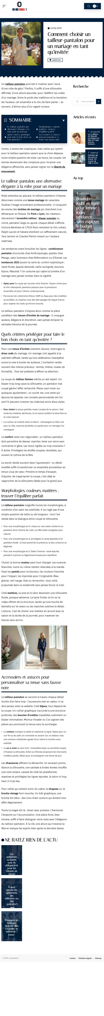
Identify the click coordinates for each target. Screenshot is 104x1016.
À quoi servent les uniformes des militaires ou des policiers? (11, 896)
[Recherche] (89, 6)
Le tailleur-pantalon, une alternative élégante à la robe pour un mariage (18, 129)
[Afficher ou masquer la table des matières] (48, 120)
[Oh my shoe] (19, 6)
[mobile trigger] (5, 6)
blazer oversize (47, 218)
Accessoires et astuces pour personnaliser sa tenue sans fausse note (49, 137)
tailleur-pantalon (15, 83)
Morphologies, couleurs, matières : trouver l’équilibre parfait (49, 129)
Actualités (95, 132)
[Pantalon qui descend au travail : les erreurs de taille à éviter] (78, 158)
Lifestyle (56, 60)
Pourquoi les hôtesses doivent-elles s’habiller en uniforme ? (11, 926)
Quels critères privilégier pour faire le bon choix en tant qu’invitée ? (19, 137)
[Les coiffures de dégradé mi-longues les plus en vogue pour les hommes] (78, 138)
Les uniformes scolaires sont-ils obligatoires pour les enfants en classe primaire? (11, 865)
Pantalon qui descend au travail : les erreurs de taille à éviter (93, 159)
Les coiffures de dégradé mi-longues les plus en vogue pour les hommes (93, 139)
